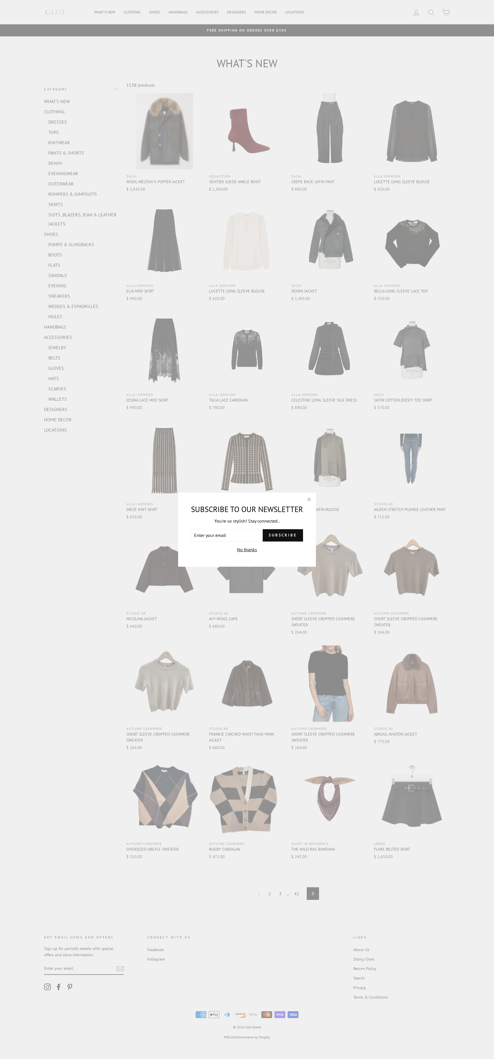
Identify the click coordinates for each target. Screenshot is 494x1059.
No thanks (247, 549)
